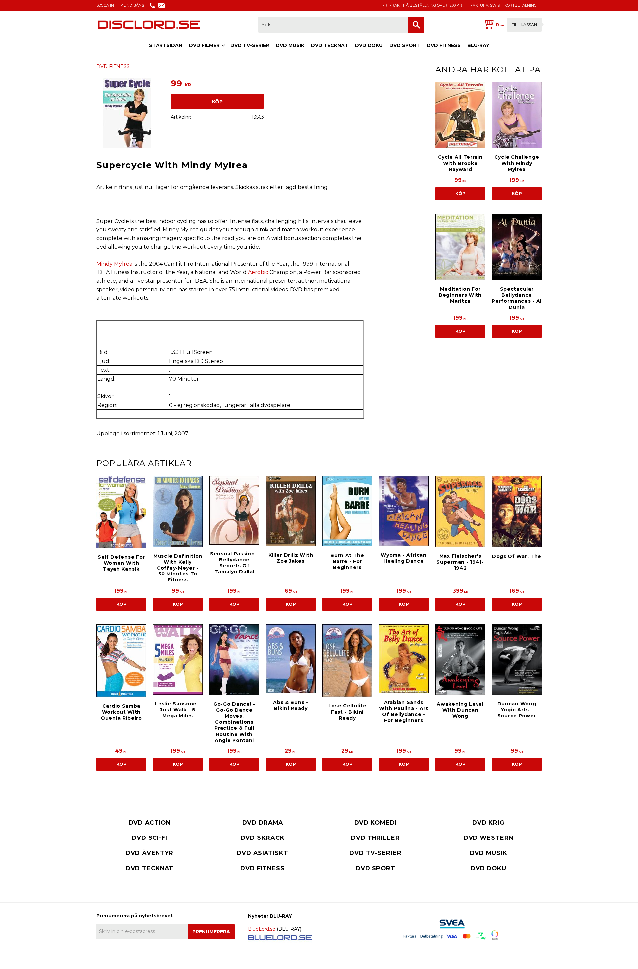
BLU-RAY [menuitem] (478, 45)
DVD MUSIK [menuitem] (290, 45)
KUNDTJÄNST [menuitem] (133, 5)
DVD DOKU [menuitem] (369, 45)
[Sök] (416, 25)
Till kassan (524, 24)
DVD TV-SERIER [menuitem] (249, 45)
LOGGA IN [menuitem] (105, 5)
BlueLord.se (261, 929)
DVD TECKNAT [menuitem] (329, 45)
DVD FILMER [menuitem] (204, 45)
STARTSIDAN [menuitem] (165, 45)
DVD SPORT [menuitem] (404, 45)
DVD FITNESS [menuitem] (444, 45)
